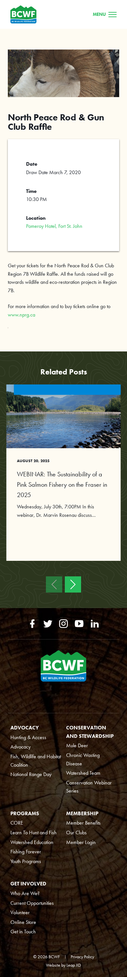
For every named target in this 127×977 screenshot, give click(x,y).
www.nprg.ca (21, 314)
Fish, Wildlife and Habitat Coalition (35, 760)
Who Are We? (25, 893)
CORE (16, 822)
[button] (54, 584)
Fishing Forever (25, 851)
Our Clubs (76, 832)
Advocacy (20, 746)
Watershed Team (83, 773)
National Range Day (30, 774)
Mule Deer (77, 745)
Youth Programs (25, 861)
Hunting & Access (28, 737)
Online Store (23, 922)
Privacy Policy (82, 957)
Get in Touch (23, 931)
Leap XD (73, 965)
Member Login (81, 842)
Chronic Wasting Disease (83, 759)
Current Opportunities (32, 903)
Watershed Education (31, 842)
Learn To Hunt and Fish (33, 832)
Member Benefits (83, 822)
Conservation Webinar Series (89, 786)
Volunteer (20, 912)
